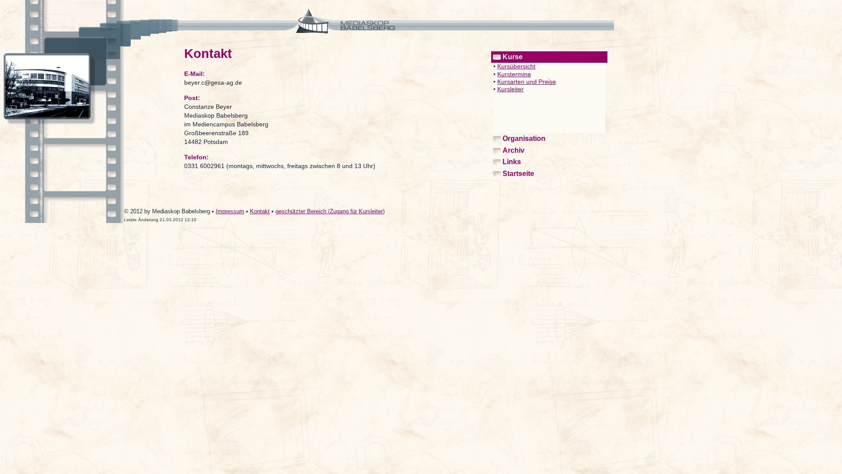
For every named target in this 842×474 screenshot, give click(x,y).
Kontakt (260, 211)
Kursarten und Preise (526, 81)
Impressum (230, 211)
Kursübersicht (516, 66)
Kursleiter (510, 89)
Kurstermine (514, 74)
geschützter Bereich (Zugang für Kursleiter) (330, 211)
